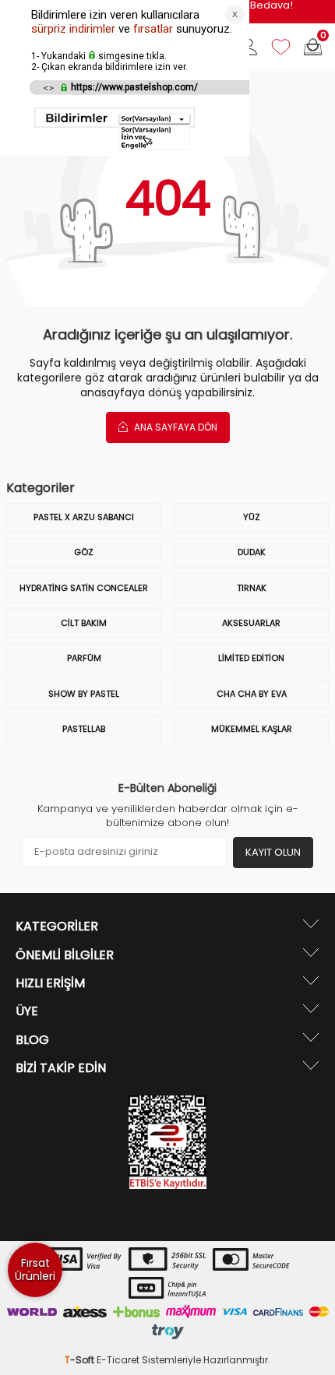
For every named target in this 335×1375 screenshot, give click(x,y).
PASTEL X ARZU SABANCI (84, 517)
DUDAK (252, 552)
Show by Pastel (83, 694)
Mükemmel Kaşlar (251, 729)
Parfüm (84, 658)
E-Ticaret (118, 1359)
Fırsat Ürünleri (35, 1269)
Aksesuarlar (251, 623)
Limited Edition (251, 658)
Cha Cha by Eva (252, 694)
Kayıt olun (273, 852)
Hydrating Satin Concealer (83, 588)
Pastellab (83, 729)
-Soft (81, 1359)
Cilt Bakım (84, 623)
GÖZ (83, 552)
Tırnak (251, 588)
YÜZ (251, 517)
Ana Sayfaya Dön (174, 427)
